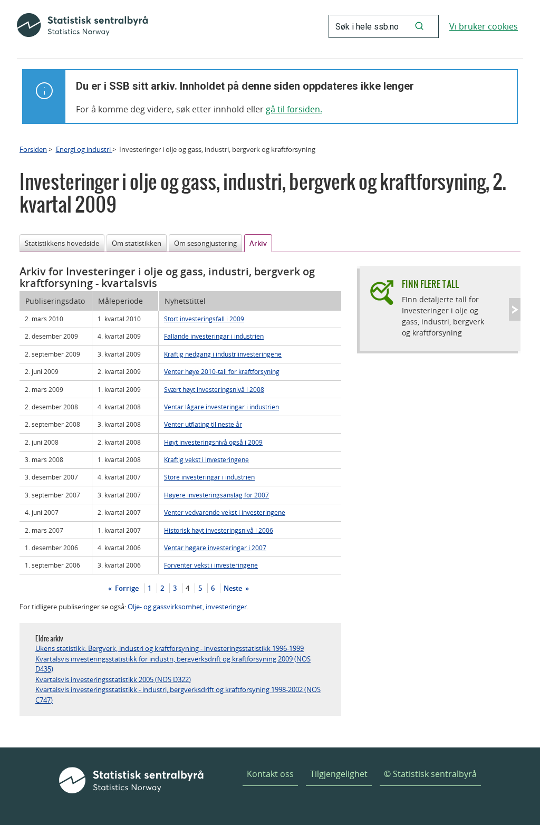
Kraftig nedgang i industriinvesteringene (223, 354)
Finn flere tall (430, 284)
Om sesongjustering (205, 243)
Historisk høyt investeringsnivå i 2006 (218, 530)
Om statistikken (136, 243)
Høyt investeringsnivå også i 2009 (213, 442)
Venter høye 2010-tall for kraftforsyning (221, 371)
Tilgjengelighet (339, 774)
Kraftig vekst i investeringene (206, 459)
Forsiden (33, 149)
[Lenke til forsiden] (82, 26)
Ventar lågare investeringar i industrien (221, 406)
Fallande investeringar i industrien (214, 336)
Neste (234, 588)
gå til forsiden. (294, 109)
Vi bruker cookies (483, 26)
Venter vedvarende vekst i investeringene (224, 512)
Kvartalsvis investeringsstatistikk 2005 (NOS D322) (113, 679)
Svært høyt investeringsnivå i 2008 (214, 389)
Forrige (126, 588)
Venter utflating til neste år (203, 424)
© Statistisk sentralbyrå (430, 774)
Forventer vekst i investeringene (211, 565)
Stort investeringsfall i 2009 (204, 318)
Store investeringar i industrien (209, 477)
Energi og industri (84, 149)
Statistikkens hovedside (62, 243)
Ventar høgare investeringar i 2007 (215, 547)
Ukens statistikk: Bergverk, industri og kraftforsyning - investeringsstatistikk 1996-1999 (169, 648)
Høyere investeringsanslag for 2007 (216, 495)
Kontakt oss (270, 774)
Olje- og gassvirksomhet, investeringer (187, 606)
